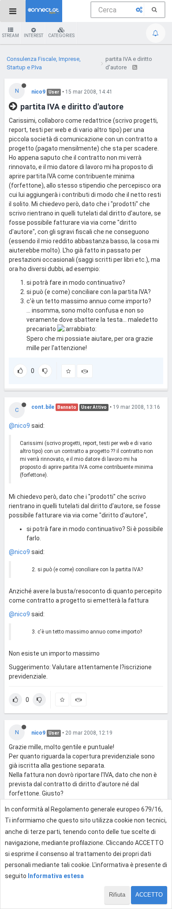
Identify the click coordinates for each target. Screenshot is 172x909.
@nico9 (19, 425)
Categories (61, 35)
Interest (33, 35)
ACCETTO (149, 894)
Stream (10, 35)
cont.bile (42, 407)
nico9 (38, 92)
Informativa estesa (56, 875)
